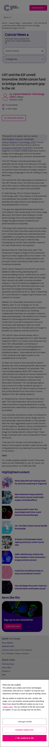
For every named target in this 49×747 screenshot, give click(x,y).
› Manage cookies (24, 722)
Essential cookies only (24, 730)
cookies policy (7, 707)
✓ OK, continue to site (24, 738)
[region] (24, 713)
